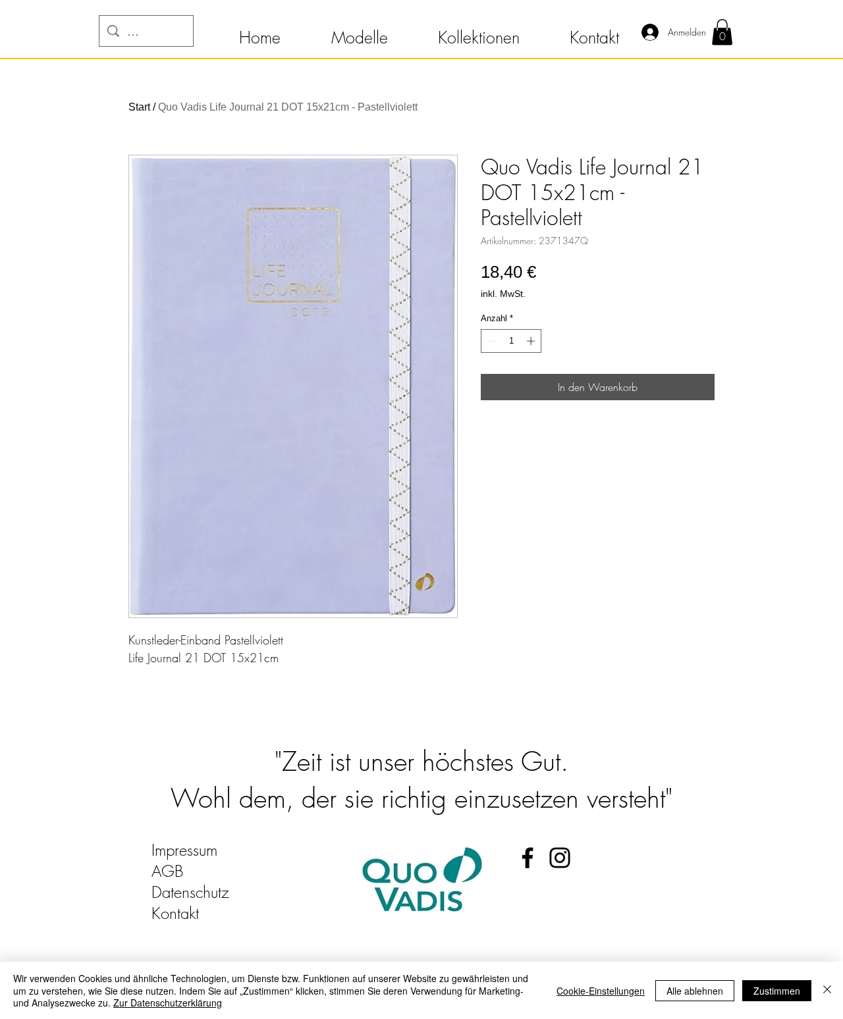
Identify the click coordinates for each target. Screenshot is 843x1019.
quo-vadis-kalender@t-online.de (251, 934)
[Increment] (532, 341)
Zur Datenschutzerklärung (167, 1002)
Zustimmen (776, 990)
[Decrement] (491, 341)
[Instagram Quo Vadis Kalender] (560, 858)
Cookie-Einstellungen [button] (601, 990)
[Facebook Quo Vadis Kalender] (527, 858)
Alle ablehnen (694, 990)
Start (139, 107)
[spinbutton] (511, 341)
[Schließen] (827, 990)
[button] (259, 31)
